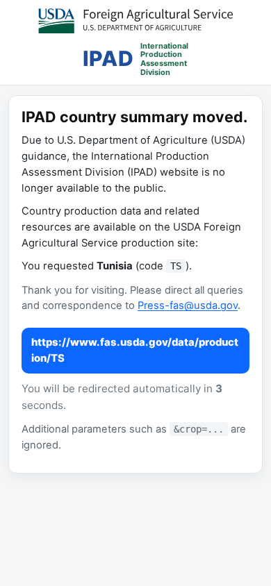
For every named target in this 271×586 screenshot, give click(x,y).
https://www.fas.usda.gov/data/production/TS (134, 350)
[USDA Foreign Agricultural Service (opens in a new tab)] (135, 20)
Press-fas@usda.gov (188, 305)
